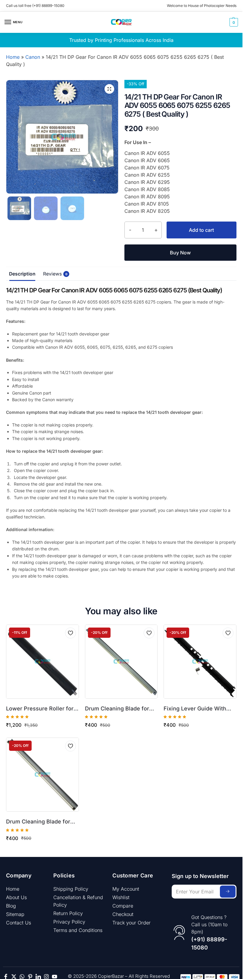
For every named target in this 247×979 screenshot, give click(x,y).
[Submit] (228, 892)
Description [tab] (22, 274)
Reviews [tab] (54, 274)
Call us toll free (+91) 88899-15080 (35, 5)
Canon (32, 57)
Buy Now (180, 253)
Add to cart (201, 230)
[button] (233, 22)
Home (13, 57)
